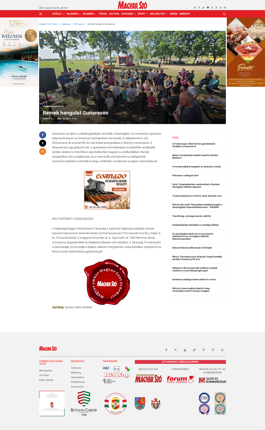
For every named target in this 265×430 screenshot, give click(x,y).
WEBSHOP (185, 14)
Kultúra (114, 14)
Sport (141, 14)
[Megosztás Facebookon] (42, 134)
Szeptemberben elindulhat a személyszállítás (195, 225)
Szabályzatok (78, 382)
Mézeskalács (45, 370)
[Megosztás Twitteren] (42, 143)
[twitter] (199, 7)
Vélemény (88, 14)
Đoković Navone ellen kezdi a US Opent (192, 248)
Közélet (57, 14)
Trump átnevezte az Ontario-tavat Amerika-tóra (197, 196)
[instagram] (212, 7)
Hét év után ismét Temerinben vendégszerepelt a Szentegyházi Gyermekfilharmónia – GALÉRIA (197, 205)
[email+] (222, 349)
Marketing (76, 372)
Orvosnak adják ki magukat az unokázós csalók (196, 166)
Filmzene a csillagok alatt (185, 175)
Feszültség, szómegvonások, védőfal (191, 216)
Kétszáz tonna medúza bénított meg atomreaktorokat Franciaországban (191, 289)
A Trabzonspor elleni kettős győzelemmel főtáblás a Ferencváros (193, 145)
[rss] (221, 7)
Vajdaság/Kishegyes (53, 106)
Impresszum (77, 386)
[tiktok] (203, 7)
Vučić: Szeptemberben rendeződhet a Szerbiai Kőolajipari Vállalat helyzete (196, 185)
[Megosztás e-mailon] (42, 151)
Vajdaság (72, 14)
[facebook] (195, 7)
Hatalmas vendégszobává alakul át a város (194, 279)
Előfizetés (76, 368)
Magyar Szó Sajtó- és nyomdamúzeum (212, 371)
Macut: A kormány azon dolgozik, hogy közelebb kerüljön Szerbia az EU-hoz (197, 257)
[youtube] (208, 7)
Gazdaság (127, 14)
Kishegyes (79, 24)
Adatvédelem (77, 377)
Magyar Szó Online (48, 24)
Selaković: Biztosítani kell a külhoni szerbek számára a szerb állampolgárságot (194, 269)
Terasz (103, 14)
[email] (225, 7)
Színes (173, 14)
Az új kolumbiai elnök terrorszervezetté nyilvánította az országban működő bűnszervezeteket (192, 236)
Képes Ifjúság (46, 380)
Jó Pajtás (44, 375)
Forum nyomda (180, 369)
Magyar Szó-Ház (148, 369)
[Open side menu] (40, 13)
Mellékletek (157, 14)
